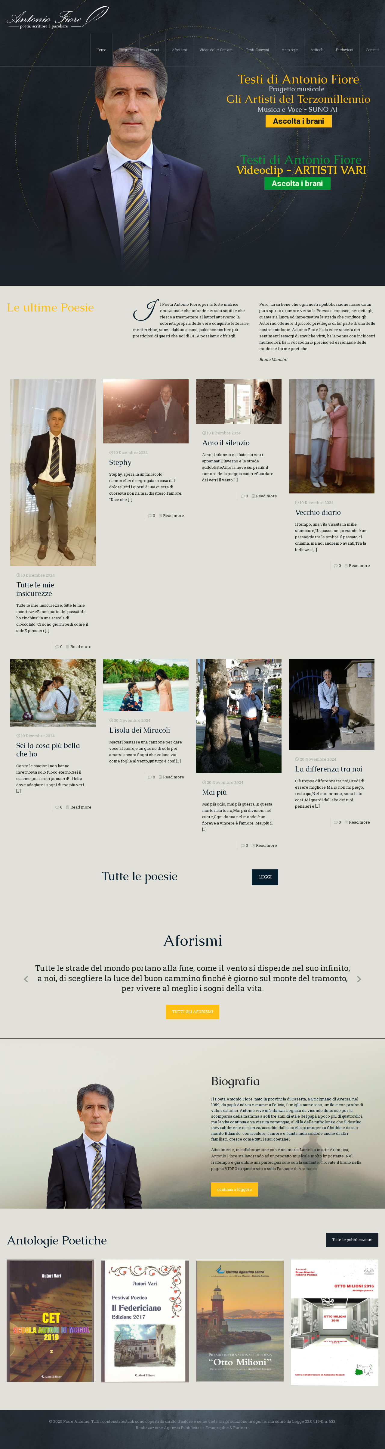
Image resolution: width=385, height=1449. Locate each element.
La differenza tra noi (328, 769)
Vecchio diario (318, 512)
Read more (80, 646)
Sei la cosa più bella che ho (48, 750)
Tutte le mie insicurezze (35, 589)
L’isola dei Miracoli (139, 730)
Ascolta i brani (298, 121)
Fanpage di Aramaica (297, 1157)
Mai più (214, 792)
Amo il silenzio (226, 442)
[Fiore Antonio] (57, 16)
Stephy (120, 462)
